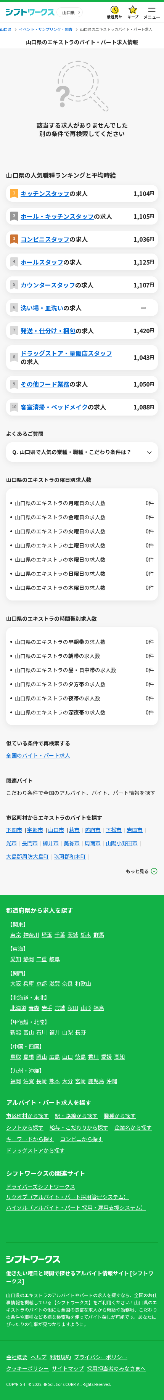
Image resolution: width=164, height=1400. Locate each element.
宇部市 (35, 829)
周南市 (93, 843)
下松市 (114, 829)
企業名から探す (133, 1127)
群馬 (98, 934)
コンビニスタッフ (45, 239)
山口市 (56, 829)
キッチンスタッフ (45, 193)
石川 (41, 1032)
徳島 (80, 1056)
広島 (54, 1056)
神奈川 (31, 934)
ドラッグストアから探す (35, 1150)
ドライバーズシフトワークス (40, 1186)
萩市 (74, 829)
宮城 (60, 1007)
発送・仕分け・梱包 (48, 330)
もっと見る (137, 871)
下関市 (14, 829)
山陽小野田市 (122, 843)
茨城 (73, 934)
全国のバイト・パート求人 (38, 755)
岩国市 (135, 829)
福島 (98, 1007)
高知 (119, 1056)
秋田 (73, 1007)
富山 (28, 1032)
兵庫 (28, 983)
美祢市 (72, 843)
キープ (132, 16)
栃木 (85, 934)
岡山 (41, 1056)
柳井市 (51, 843)
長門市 (30, 843)
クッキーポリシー (27, 1368)
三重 (41, 959)
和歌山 (83, 983)
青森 (34, 1007)
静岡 (28, 959)
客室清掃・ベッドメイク (54, 406)
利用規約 (60, 1357)
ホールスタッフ (42, 262)
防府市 (93, 829)
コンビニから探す (81, 1139)
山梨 (67, 1032)
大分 (67, 1081)
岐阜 (54, 959)
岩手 (47, 1007)
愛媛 (106, 1056)
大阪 (15, 983)
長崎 (41, 1081)
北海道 (18, 1007)
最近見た (114, 16)
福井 (54, 1032)
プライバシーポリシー (100, 1357)
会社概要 (16, 1357)
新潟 (15, 1032)
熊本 (54, 1081)
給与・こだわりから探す (79, 1127)
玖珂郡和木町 (70, 856)
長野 (80, 1032)
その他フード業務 (45, 384)
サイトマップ (68, 1368)
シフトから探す (24, 1127)
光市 (11, 843)
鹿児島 (96, 1081)
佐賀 (28, 1081)
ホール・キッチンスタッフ (57, 216)
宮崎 (80, 1081)
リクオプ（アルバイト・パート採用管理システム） (67, 1197)
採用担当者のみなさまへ (116, 1368)
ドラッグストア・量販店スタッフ (66, 353)
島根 (28, 1056)
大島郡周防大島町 (27, 856)
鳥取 (15, 1056)
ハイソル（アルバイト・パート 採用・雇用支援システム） (76, 1207)
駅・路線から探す (76, 1115)
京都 (41, 983)
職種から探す (120, 1115)
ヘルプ (39, 1357)
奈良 (67, 983)
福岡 (15, 1081)
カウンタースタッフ (48, 284)
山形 (85, 1007)
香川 (93, 1056)
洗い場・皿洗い (42, 307)
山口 (67, 1056)
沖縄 (111, 1081)
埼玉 (47, 934)
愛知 (15, 959)
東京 (15, 934)
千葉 (60, 934)
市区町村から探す (27, 1115)
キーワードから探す (30, 1139)
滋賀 (54, 983)
